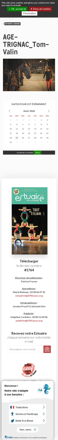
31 (35, 120)
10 (11, 129)
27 (11, 120)
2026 (32, 110)
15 (41, 129)
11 (17, 129)
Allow (37, 152)
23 (47, 133)
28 (17, 120)
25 (17, 138)
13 (29, 129)
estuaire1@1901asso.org (29, 295)
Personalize (29, 13)
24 (11, 138)
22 (41, 133)
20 (29, 133)
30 (29, 120)
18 (17, 133)
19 (23, 133)
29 (23, 120)
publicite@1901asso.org (29, 320)
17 (11, 133)
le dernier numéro (29, 265)
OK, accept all (18, 9)
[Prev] (9, 111)
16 (47, 129)
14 (35, 129)
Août (26, 110)
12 (23, 129)
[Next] (48, 111)
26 (23, 138)
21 (35, 133)
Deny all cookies (41, 9)
